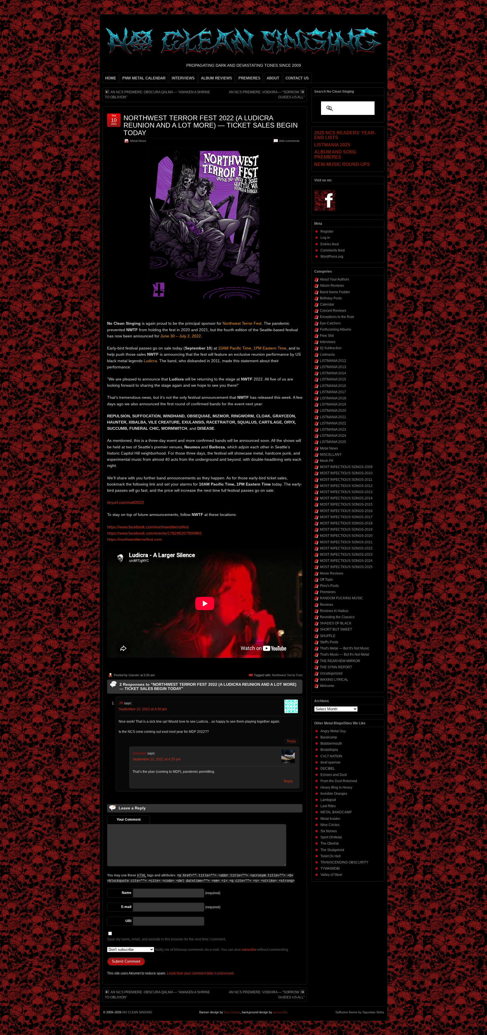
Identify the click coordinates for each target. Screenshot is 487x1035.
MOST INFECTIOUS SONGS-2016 (346, 511)
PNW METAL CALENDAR (143, 78)
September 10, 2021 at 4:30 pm (143, 709)
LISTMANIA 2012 (333, 361)
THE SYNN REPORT (336, 667)
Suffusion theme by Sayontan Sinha (359, 1012)
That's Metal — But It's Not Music (344, 648)
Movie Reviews (331, 573)
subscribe (249, 950)
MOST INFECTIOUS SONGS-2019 (346, 529)
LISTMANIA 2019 (333, 404)
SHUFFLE (327, 636)
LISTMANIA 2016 (333, 386)
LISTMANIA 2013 (333, 367)
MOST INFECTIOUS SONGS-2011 (346, 480)
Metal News (138, 141)
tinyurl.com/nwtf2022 (125, 502)
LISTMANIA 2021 (333, 417)
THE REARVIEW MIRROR (340, 661)
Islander (134, 675)
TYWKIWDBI (330, 869)
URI (128, 921)
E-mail (126, 907)
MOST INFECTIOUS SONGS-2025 (346, 567)
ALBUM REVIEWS (216, 78)
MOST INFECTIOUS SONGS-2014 (346, 498)
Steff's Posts (329, 642)
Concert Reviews (333, 311)
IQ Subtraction (331, 348)
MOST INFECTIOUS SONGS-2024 (346, 561)
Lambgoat (328, 800)
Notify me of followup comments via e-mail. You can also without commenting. (221, 950)
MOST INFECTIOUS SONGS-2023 (346, 555)
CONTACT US (297, 78)
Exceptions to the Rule (337, 317)
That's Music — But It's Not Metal (344, 654)
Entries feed (329, 244)
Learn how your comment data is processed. (200, 973)
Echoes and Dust (333, 775)
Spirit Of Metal (331, 837)
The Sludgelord (332, 850)
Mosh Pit (326, 461)
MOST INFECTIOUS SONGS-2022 (346, 548)
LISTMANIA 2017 (333, 392)
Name (126, 893)
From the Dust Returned (338, 781)
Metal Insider (330, 819)
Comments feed (332, 250)
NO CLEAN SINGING (137, 1012)
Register (326, 231)
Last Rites (328, 806)
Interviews (327, 342)
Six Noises (328, 831)
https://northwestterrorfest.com (134, 539)
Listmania (327, 355)
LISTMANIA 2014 (333, 373)
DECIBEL (327, 769)
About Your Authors (334, 279)
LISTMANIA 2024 (333, 436)
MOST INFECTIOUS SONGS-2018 (346, 523)
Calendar (327, 304)
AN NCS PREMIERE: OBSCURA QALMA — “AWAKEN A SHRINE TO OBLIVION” (157, 94)
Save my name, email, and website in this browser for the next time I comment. (166, 939)
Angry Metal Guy (333, 731)
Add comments (289, 141)
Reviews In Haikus (334, 611)
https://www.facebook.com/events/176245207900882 (154, 533)
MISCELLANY (331, 455)
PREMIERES (249, 78)
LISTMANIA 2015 (333, 379)
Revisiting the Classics (337, 617)
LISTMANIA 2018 (333, 398)
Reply (291, 741)
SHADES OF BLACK (335, 623)
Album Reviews (332, 286)
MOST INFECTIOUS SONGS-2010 (346, 473)
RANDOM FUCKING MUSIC (341, 598)
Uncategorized (331, 673)
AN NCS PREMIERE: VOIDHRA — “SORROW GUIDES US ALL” (267, 94)
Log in (325, 238)
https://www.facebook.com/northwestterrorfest (148, 527)
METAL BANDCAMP (336, 812)
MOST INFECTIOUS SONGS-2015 (346, 504)
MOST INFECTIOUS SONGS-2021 (346, 542)
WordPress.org (331, 257)
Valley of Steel (331, 875)
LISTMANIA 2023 (333, 429)
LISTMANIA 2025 (333, 442)
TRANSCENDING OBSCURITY (344, 862)
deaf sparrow (330, 762)
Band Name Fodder (335, 292)
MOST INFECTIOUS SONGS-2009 (346, 467)
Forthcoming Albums (335, 329)
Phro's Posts (329, 586)
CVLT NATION (331, 756)
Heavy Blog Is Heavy (336, 787)
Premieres (328, 592)
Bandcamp (328, 737)
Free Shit (327, 336)
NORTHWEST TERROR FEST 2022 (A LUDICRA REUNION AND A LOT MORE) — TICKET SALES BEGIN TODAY (210, 125)
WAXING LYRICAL (334, 680)
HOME (110, 78)
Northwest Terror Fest (287, 675)
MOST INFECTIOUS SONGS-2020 (346, 536)
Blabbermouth (331, 743)
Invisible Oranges (333, 794)
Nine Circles (329, 825)
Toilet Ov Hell (330, 856)
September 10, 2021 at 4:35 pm (156, 759)
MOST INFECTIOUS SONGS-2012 (346, 486)
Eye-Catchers (330, 323)
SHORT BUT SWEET (336, 629)
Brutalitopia (329, 750)
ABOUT (273, 78)
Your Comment (129, 820)
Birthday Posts (331, 298)
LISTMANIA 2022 (333, 423)
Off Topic (326, 580)
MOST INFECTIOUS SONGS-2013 (346, 492)
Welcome (327, 686)
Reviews (326, 605)
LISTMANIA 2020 (333, 411)
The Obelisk (329, 843)
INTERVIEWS (183, 78)
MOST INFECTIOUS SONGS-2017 (346, 517)
